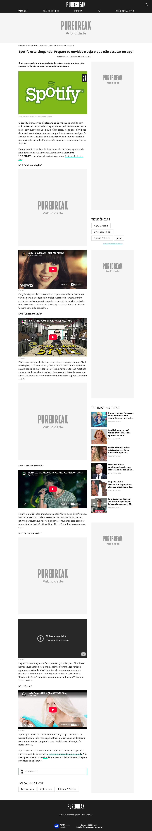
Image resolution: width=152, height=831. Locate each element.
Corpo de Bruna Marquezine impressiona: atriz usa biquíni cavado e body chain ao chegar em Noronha (120, 487)
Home (20, 45)
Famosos (23, 11)
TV (99, 11)
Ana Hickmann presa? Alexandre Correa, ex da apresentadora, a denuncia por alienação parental (119, 435)
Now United (101, 225)
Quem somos (80, 815)
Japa (119, 238)
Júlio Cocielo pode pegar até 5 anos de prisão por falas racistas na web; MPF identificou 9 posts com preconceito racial (120, 504)
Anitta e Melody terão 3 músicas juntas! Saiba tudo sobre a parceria (119, 450)
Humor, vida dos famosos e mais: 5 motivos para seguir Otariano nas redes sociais (120, 417)
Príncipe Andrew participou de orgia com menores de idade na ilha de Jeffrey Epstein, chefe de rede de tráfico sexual (120, 470)
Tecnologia (27, 789)
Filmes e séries (51, 11)
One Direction (102, 231)
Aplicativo (46, 789)
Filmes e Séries (67, 789)
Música (78, 11)
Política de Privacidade (67, 815)
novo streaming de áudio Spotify (65, 753)
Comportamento (125, 11)
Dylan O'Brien (102, 238)
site (45, 757)
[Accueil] (76, 4)
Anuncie (89, 815)
